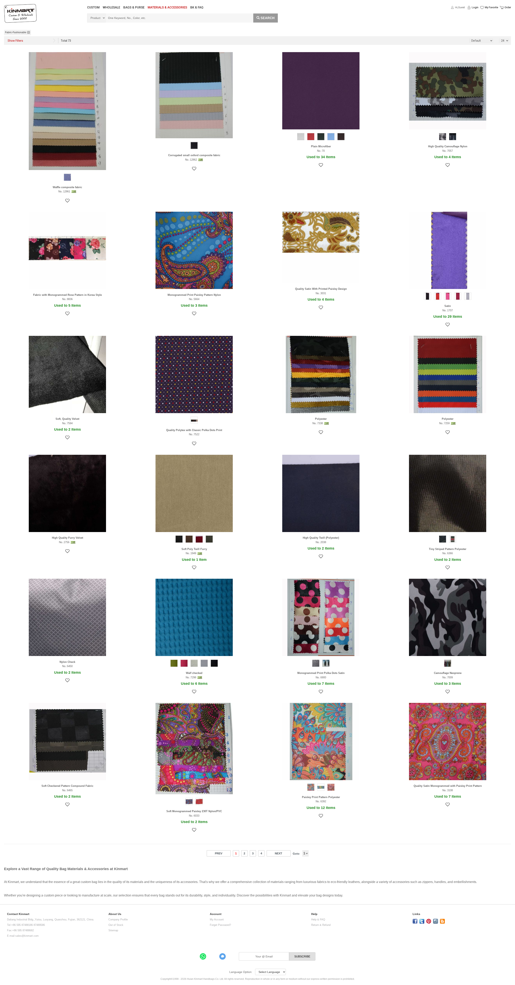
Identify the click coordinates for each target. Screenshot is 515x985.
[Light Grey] (467, 297)
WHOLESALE (111, 7)
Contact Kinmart (18, 914)
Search (268, 18)
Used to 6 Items (194, 684)
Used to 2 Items (67, 429)
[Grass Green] (174, 664)
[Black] (194, 146)
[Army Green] (320, 137)
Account (215, 914)
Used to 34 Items (321, 157)
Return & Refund (321, 924)
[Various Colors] (194, 421)
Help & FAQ (318, 919)
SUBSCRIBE (302, 956)
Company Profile (118, 919)
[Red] (310, 137)
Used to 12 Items (321, 808)
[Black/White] (315, 664)
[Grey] (442, 137)
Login (475, 7)
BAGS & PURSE (133, 7)
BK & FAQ (196, 7)
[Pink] (331, 788)
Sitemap (113, 930)
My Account (217, 919)
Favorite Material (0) (482, 20)
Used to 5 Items (67, 305)
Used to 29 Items (447, 317)
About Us (114, 914)
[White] (300, 137)
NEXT (278, 853)
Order (508, 7)
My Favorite (491, 7)
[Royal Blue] (189, 802)
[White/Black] (325, 664)
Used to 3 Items (194, 305)
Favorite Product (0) (482, 15)
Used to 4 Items (447, 157)
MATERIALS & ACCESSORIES (167, 7)
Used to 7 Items (321, 684)
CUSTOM (93, 7)
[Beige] (194, 664)
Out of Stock (115, 924)
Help (314, 914)
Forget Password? (220, 924)
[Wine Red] (457, 297)
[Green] (320, 788)
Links (416, 914)
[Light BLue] (331, 137)
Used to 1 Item (194, 560)
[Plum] (447, 297)
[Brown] (341, 137)
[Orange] (310, 788)
